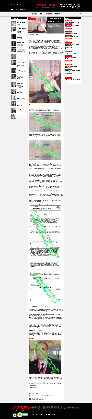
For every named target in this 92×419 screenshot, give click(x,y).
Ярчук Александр (21, 115)
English (19, 4)
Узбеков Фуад (20, 83)
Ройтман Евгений (21, 36)
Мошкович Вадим (21, 22)
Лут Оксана (19, 97)
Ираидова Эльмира (21, 28)
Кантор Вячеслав (21, 109)
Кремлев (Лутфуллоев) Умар (21, 62)
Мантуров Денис (20, 42)
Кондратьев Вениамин (19, 104)
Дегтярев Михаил (21, 70)
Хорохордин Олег (21, 91)
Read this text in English (34, 34)
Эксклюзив (49, 14)
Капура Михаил (20, 76)
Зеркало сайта (22, 9)
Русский (13, 4)
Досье (41, 14)
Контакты (20, 1)
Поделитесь (50, 395)
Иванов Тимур (20, 55)
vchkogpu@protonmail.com (30, 1)
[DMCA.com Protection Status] (22, 417)
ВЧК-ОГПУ (57, 14)
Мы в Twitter (14, 9)
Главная (34, 14)
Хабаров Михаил (21, 49)
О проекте (13, 1)
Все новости (67, 82)
